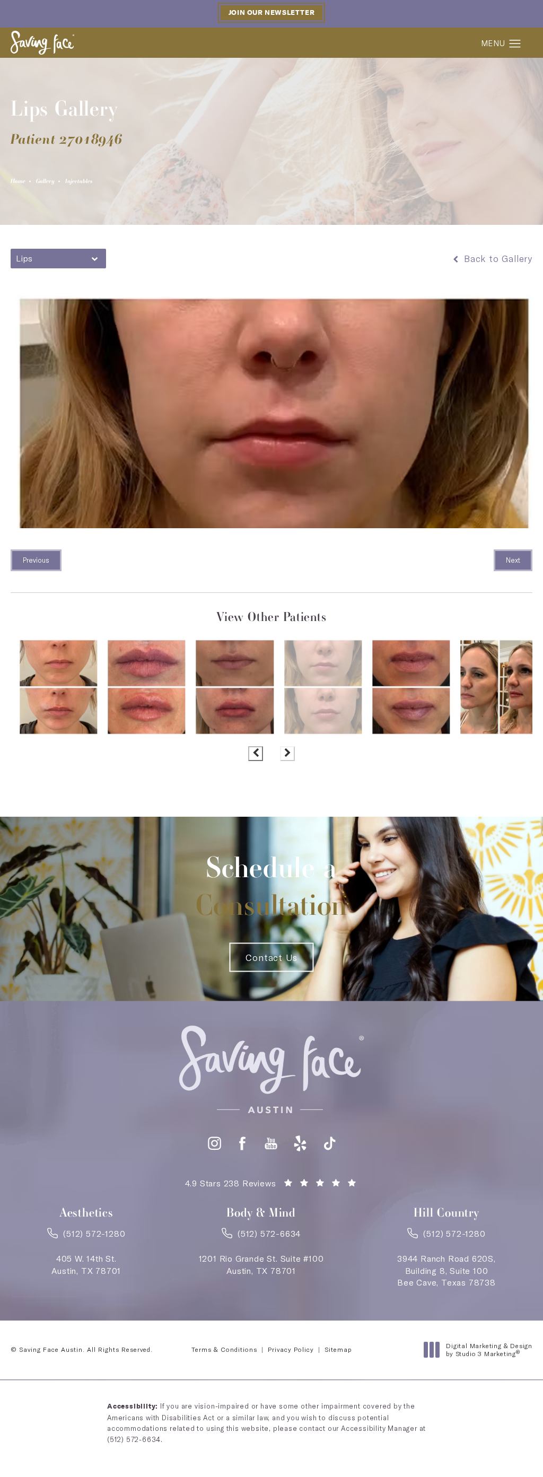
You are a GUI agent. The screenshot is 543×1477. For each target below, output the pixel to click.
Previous (36, 560)
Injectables (78, 181)
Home (18, 181)
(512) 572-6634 (134, 1439)
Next (513, 560)
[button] (515, 44)
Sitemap (338, 1349)
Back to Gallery (496, 258)
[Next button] (287, 753)
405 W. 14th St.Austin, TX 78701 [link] (86, 1264)
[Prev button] (255, 753)
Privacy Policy (291, 1349)
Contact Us (271, 957)
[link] (86, 1237)
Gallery (45, 181)
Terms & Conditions (224, 1349)
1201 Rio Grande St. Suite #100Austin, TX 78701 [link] (261, 1264)
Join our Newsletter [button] (271, 12)
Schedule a (272, 886)
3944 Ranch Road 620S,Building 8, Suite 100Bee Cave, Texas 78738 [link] (446, 1270)
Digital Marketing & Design (488, 1350)
